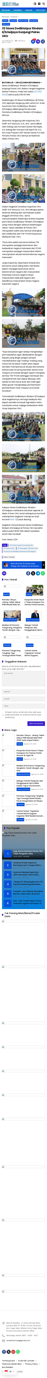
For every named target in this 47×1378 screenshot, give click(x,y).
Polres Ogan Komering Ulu (22, 545)
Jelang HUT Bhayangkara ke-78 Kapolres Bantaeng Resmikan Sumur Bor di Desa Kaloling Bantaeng (27, 883)
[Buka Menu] (39, 3)
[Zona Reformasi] (16, 3)
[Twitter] (33, 573)
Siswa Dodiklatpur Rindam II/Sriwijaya (20, 551)
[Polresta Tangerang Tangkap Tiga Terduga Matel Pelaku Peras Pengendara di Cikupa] (12, 641)
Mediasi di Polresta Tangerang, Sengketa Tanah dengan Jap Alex (12, 627)
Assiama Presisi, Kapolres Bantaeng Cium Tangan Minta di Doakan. (28, 864)
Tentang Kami (8, 1360)
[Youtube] (13, 1352)
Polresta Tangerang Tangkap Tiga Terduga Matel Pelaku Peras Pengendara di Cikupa (12, 653)
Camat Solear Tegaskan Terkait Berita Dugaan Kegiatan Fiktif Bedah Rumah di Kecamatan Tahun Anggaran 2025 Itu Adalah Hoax (34, 653)
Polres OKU (9, 548)
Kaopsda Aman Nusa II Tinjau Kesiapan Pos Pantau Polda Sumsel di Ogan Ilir (34, 602)
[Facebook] (28, 573)
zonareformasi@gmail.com (18, 1340)
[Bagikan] (43, 41)
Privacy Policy (31, 1364)
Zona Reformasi (7, 40)
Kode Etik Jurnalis (26, 1360)
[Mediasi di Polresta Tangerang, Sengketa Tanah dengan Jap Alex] (12, 616)
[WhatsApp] (43, 573)
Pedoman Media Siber (12, 1364)
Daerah (5, 21)
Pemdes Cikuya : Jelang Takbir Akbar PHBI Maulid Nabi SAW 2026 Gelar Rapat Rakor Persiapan (12, 602)
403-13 (13, 519)
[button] (34, 3)
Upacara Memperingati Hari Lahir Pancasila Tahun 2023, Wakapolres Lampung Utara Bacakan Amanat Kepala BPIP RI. (28, 873)
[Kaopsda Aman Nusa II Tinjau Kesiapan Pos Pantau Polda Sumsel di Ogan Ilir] (35, 590)
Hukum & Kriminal (10, 620)
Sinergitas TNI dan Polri (28, 548)
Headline (13, 21)
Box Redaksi (7, 1367)
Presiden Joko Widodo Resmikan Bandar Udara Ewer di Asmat (28, 892)
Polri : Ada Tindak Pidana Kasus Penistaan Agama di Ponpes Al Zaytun (27, 902)
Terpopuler (33, 21)
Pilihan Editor (23, 21)
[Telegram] (38, 573)
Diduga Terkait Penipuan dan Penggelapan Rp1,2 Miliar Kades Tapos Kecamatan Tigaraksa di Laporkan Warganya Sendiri (34, 627)
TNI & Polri (6, 24)
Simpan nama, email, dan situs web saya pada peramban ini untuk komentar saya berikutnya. (23, 715)
